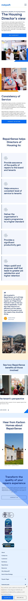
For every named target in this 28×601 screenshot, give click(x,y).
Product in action (14, 121)
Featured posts (5, 584)
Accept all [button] (7, 597)
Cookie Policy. (7, 594)
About (3, 552)
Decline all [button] (20, 597)
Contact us (14, 497)
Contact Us (4, 555)
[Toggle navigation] (25, 5)
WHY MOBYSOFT (14, 35)
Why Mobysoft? (6, 571)
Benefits (11, 11)
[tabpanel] (14, 321)
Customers (4, 558)
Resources (4, 568)
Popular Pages (5, 579)
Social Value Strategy (7, 574)
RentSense (4, 561)
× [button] (26, 586)
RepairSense (5, 11)
